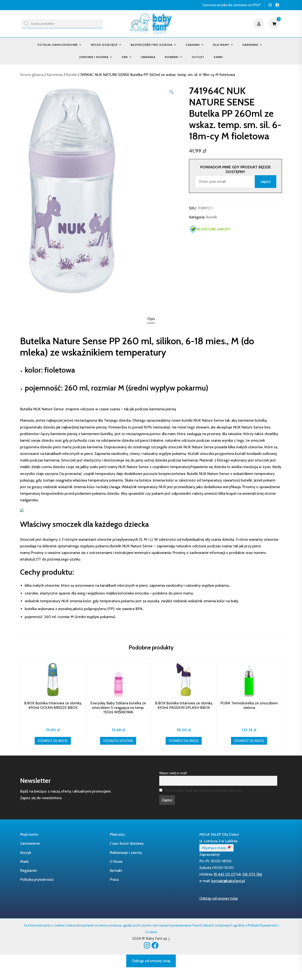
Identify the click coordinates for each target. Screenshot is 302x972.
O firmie (116, 861)
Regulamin (28, 870)
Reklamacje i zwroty (126, 852)
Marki (24, 861)
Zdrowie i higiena (94, 57)
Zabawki (193, 44)
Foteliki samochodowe (58, 44)
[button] (171, 92)
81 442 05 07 (224, 874)
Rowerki (172, 57)
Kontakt (116, 870)
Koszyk (25, 852)
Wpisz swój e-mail (173, 773)
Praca (114, 879)
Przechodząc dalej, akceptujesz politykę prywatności (203, 790)
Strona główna (32, 74)
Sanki (218, 57)
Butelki (71, 74)
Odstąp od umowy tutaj (218, 898)
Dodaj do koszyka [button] (118, 741)
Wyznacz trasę (214, 848)
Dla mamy (221, 44)
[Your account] (259, 23)
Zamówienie (30, 843)
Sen (125, 57)
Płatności (117, 834)
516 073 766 (252, 874)
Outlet (198, 57)
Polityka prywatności (37, 879)
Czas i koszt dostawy (127, 843)
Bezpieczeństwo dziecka (151, 44)
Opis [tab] (151, 318)
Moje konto (29, 834)
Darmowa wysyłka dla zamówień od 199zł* (232, 5)
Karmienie (250, 44)
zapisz (265, 181)
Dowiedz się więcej (52, 741)
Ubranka (148, 57)
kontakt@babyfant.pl (228, 881)
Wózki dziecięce (104, 44)
